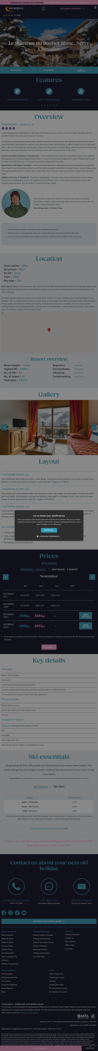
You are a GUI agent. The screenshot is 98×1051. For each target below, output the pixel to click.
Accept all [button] (49, 530)
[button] (49, 536)
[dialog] (49, 525)
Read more (57, 524)
